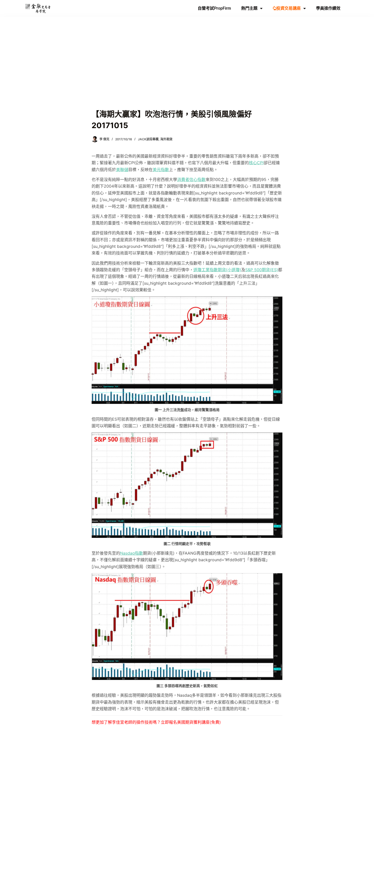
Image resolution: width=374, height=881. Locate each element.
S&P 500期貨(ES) (261, 269)
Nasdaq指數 (131, 553)
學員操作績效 (328, 8)
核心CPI (256, 162)
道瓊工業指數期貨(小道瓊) (217, 269)
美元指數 (161, 169)
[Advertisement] (187, 70)
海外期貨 (166, 139)
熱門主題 (249, 8)
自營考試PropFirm (214, 8)
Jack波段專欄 (148, 139)
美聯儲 (122, 169)
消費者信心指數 (191, 179)
